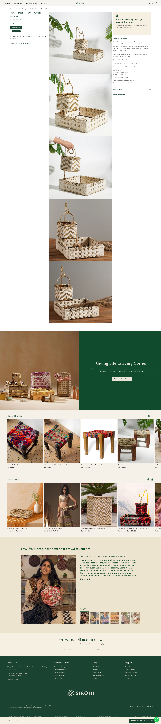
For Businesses (31, 3)
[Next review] (84, 609)
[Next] (152, 416)
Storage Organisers (99, 675)
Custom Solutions (59, 675)
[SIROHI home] (80, 3)
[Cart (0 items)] (156, 3)
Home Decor (18, 3)
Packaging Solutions (60, 669)
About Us (44, 3)
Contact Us (128, 678)
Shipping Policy (130, 669)
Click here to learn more (124, 31)
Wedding (95, 669)
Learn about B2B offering (33, 36)
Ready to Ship (58, 678)
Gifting (7, 3)
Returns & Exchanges (131, 672)
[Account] (153, 3)
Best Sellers (13, 479)
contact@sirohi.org (13, 679)
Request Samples (59, 672)
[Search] (149, 3)
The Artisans (140, 706)
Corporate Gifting (59, 667)
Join (97, 650)
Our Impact (150, 706)
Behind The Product (131, 675)
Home (12, 9)
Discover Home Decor (121, 379)
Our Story (130, 706)
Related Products (15, 416)
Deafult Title (16, 27)
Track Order (129, 667)
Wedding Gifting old (22, 9)
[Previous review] (81, 609)
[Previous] (148, 416)
